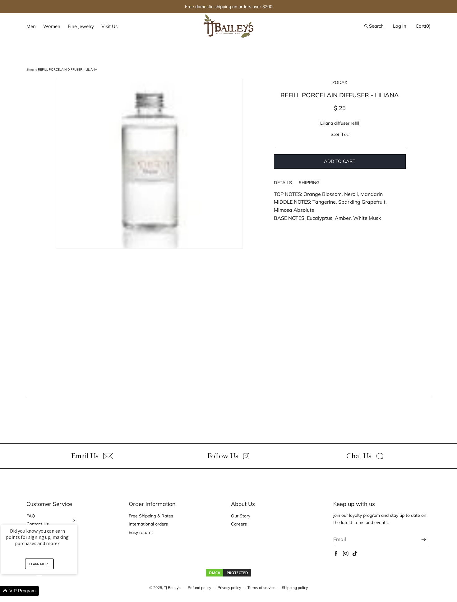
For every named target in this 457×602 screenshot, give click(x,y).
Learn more (39, 564)
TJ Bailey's (172, 587)
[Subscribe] (423, 539)
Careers (239, 524)
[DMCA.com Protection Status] (228, 575)
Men (31, 26)
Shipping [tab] (309, 182)
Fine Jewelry (81, 26)
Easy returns (141, 532)
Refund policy (199, 587)
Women (51, 26)
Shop (30, 69)
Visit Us (109, 26)
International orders (148, 524)
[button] (31, 26)
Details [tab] (283, 182)
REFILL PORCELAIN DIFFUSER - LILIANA (67, 69)
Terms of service (261, 587)
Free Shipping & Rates (151, 516)
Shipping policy (295, 587)
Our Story (240, 516)
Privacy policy (229, 587)
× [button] (74, 520)
